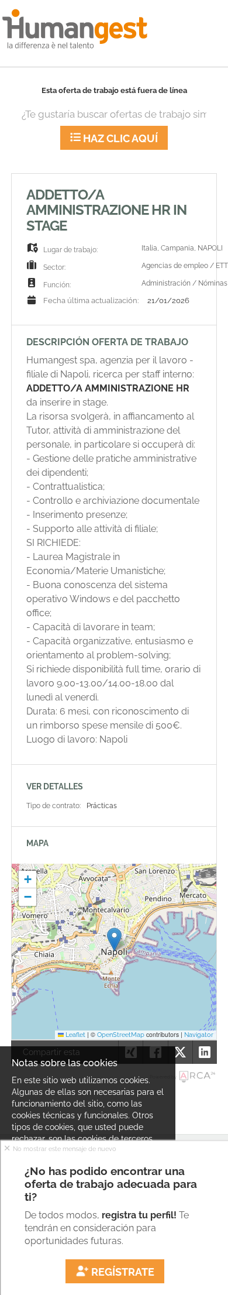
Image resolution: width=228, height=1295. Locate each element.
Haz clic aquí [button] (119, 138)
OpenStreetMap (120, 1034)
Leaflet (74, 1034)
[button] (114, 940)
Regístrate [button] (121, 1272)
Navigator (198, 1034)
